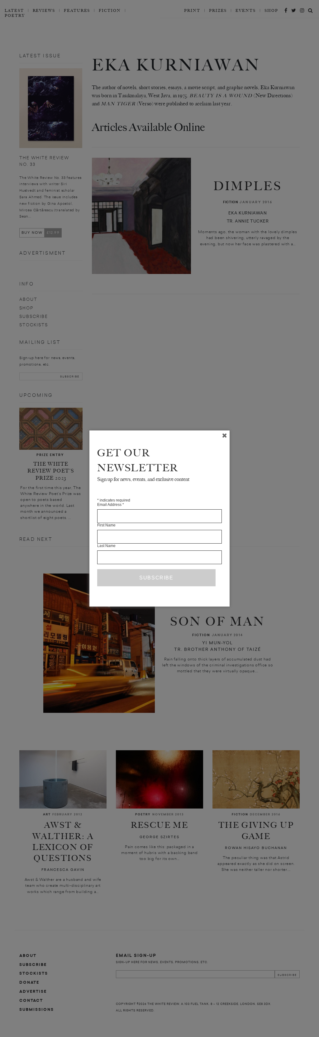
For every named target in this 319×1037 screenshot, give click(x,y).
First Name (106, 525)
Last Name (106, 546)
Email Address (110, 504)
